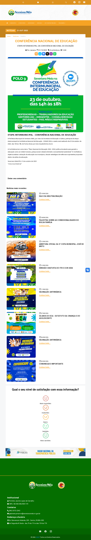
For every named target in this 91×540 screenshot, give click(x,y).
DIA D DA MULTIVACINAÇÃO (50, 196)
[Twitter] (47, 53)
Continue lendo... (44, 199)
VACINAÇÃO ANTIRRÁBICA (50, 292)
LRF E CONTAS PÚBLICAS (50, 23)
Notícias (16, 36)
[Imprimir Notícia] (36, 53)
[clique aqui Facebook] (45, 531)
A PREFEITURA (22, 23)
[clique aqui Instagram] (51, 531)
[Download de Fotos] (40, 53)
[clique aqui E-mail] (40, 531)
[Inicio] (7, 23)
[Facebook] (43, 53)
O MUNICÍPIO (13, 23)
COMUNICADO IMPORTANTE (51, 364)
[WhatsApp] (54, 53)
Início (9, 36)
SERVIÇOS (39, 23)
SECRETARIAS (31, 23)
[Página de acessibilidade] (52, 2)
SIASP (38, 537)
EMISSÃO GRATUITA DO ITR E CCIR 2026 (56, 268)
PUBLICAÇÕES (62, 23)
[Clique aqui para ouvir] (51, 53)
